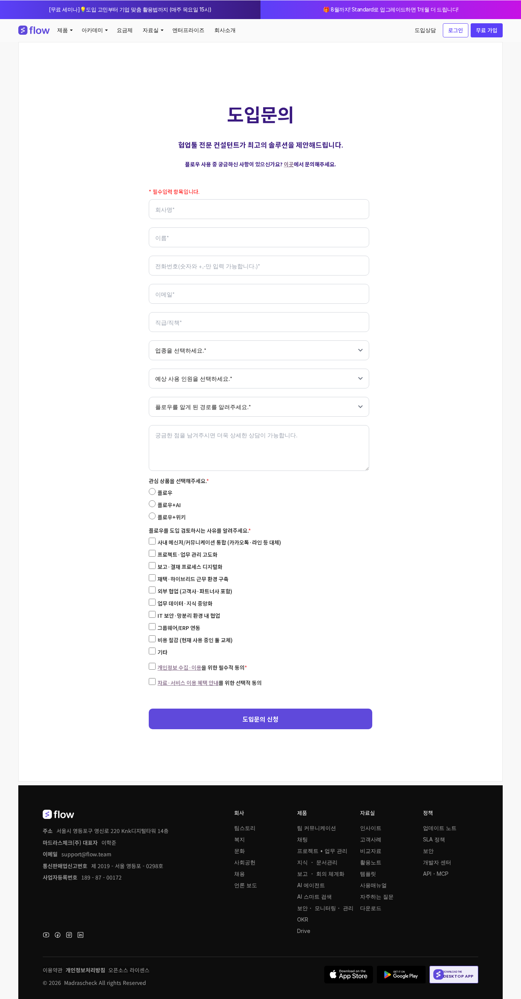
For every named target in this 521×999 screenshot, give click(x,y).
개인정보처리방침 (85, 970)
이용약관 (53, 970)
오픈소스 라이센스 (129, 970)
